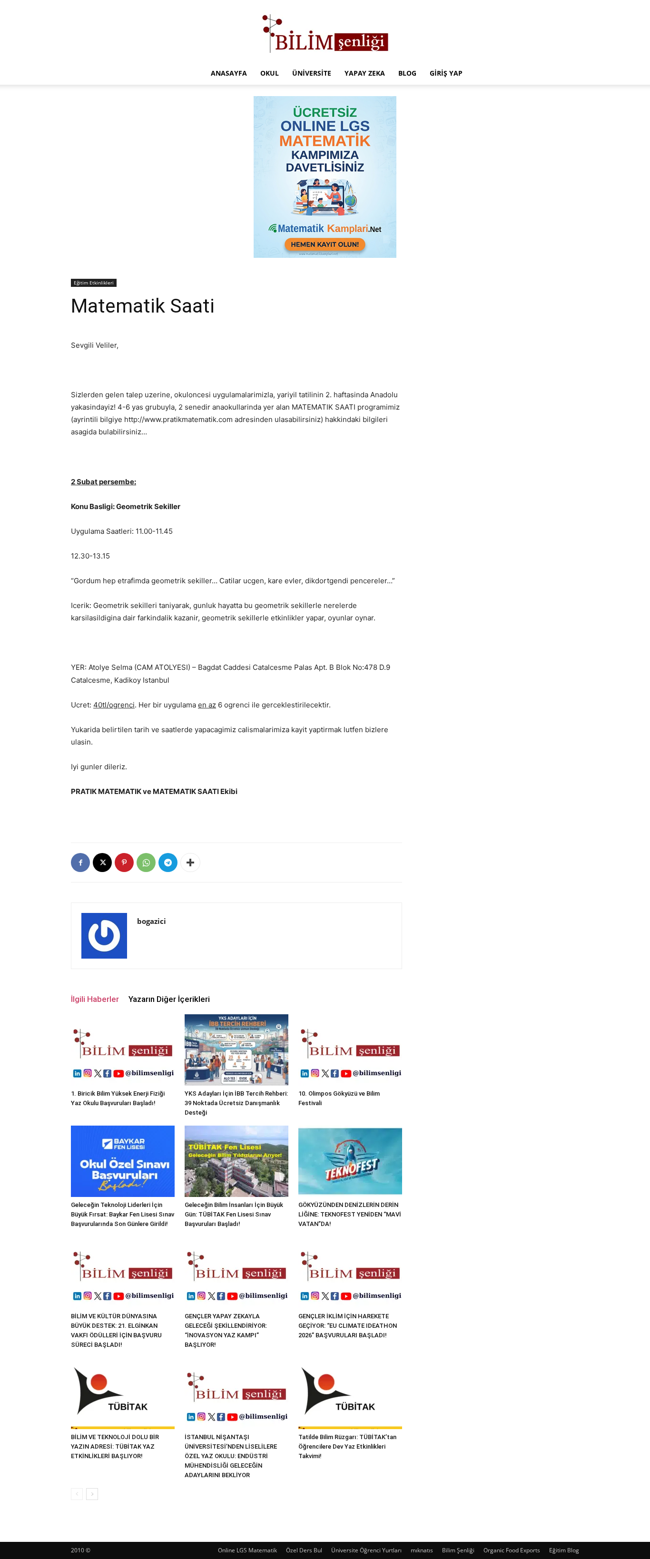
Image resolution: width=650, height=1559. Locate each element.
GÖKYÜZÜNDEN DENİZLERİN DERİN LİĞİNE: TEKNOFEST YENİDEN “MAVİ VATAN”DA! (349, 1214)
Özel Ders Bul (304, 1550)
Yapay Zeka (365, 73)
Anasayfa (229, 73)
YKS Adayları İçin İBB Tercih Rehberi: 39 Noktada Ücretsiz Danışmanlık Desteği (236, 1103)
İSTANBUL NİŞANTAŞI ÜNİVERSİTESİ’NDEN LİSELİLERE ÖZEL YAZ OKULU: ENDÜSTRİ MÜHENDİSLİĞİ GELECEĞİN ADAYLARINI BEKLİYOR (231, 1456)
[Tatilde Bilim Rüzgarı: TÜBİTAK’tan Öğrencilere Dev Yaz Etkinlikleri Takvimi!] (350, 1393)
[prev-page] (77, 1494)
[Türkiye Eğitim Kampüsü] (325, 31)
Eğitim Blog (564, 1550)
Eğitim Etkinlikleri (94, 282)
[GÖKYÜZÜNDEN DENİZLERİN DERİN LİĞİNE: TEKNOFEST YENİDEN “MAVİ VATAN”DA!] (350, 1161)
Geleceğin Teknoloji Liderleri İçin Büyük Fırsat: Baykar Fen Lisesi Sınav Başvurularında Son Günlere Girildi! (122, 1214)
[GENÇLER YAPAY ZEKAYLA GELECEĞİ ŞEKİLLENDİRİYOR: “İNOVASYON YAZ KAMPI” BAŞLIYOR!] (236, 1272)
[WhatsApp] (146, 862)
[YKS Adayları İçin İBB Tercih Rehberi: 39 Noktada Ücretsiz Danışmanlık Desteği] (236, 1050)
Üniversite (311, 73)
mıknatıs (422, 1550)
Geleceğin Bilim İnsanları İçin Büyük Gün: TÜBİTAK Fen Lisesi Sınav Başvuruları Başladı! (234, 1214)
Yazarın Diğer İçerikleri (169, 999)
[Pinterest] (124, 862)
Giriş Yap (446, 73)
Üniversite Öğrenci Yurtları (366, 1550)
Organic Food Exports (511, 1550)
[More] (190, 862)
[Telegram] (167, 862)
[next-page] (92, 1494)
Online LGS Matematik (247, 1550)
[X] (102, 862)
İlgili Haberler (95, 999)
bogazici (151, 921)
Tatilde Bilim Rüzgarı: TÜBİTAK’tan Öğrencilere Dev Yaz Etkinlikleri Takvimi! (347, 1446)
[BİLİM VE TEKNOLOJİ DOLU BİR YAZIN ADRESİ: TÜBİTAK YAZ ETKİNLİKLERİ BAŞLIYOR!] (123, 1393)
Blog (407, 73)
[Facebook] (80, 862)
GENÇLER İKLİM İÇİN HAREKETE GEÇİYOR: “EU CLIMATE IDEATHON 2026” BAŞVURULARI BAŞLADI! (347, 1326)
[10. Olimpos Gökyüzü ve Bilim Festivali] (350, 1050)
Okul (269, 73)
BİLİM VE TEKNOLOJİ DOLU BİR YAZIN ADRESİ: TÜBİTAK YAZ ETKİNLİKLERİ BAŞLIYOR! (115, 1446)
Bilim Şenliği (458, 1550)
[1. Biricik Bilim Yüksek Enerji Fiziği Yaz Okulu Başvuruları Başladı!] (123, 1050)
